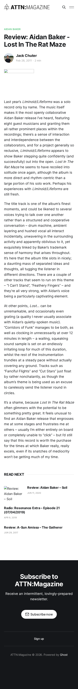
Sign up (39, 638)
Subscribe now (41, 614)
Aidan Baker (12, 29)
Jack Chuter (26, 55)
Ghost (64, 654)
